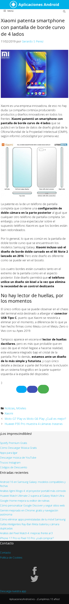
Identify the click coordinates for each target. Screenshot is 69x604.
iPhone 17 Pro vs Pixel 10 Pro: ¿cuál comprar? (27, 538)
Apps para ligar (8, 453)
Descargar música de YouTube (18, 457)
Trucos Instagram (10, 462)
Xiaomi (9, 413)
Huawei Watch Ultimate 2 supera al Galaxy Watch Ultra (32, 495)
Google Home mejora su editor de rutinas (24, 500)
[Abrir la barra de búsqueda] (64, 11)
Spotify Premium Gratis (13, 443)
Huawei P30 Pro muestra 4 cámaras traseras (34, 424)
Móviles (21, 408)
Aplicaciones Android (38, 4)
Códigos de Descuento (13, 467)
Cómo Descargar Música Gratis (18, 448)
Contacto (5, 552)
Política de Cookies (11, 557)
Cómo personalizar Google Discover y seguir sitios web (32, 505)
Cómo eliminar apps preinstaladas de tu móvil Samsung (32, 519)
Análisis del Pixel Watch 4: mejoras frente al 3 (26, 533)
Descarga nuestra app (13, 591)
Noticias (10, 408)
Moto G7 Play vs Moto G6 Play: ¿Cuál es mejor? (35, 419)
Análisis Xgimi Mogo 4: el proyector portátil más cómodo (33, 491)
